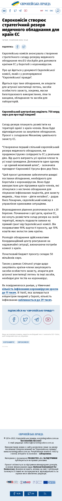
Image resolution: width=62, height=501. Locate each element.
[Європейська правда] (31, 3)
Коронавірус (8, 342)
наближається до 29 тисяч (34, 300)
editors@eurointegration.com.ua (39, 443)
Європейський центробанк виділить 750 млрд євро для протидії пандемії (31, 113)
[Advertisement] (31, 378)
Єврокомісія (23, 342)
